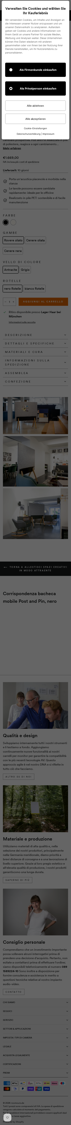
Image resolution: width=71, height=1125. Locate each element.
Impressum (48, 133)
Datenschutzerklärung (28, 133)
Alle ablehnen (35, 105)
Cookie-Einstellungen (35, 128)
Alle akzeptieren (35, 119)
